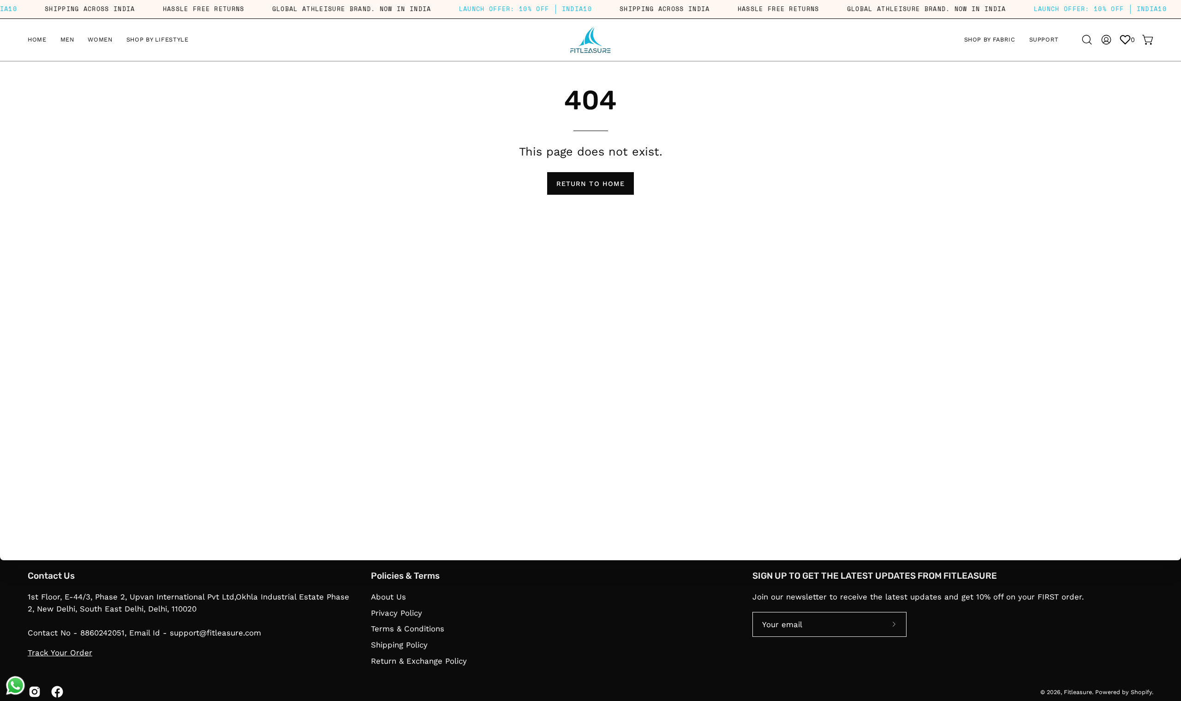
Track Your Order (60, 653)
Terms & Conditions (407, 628)
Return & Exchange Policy (419, 660)
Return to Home (590, 183)
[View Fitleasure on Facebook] (55, 692)
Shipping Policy (399, 644)
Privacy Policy (396, 612)
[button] (989, 40)
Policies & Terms (405, 575)
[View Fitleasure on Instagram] (33, 692)
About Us (388, 596)
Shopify (1141, 692)
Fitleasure (1078, 692)
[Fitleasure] (590, 40)
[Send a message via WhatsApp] (15, 685)
